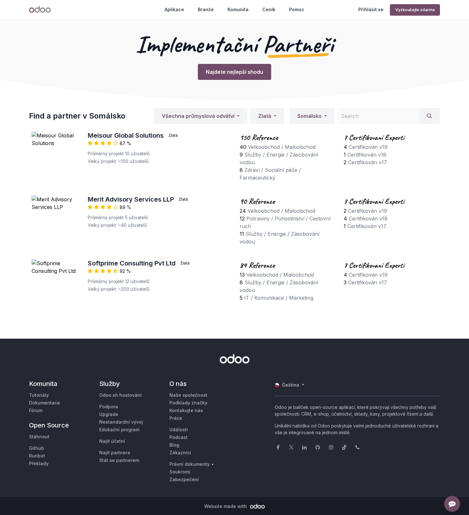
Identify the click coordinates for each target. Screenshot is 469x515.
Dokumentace (44, 402)
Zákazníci (180, 452)
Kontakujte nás (186, 410)
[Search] (429, 116)
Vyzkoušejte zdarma (415, 9)
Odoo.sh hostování (120, 395)
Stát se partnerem (119, 460)
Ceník (268, 9)
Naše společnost (188, 395)
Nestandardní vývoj (121, 422)
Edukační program (119, 429)
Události (178, 429)
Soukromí (179, 471)
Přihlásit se (370, 9)
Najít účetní (112, 441)
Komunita (238, 9)
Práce (175, 418)
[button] (201, 116)
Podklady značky (188, 402)
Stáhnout (39, 436)
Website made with (226, 506)
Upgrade (108, 414)
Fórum (35, 410)
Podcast (178, 437)
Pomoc (296, 9)
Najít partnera (114, 452)
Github (36, 448)
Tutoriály (39, 395)
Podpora (108, 406)
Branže (206, 9)
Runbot (37, 455)
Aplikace (174, 9)
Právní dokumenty (189, 464)
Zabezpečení (184, 479)
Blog (174, 445)
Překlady (38, 463)
